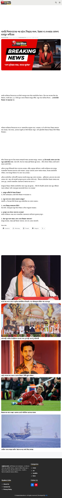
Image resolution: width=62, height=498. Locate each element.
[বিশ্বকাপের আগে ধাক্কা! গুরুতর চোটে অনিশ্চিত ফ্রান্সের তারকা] (31, 394)
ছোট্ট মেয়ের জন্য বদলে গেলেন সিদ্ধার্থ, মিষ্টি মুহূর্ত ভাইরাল (17, 375)
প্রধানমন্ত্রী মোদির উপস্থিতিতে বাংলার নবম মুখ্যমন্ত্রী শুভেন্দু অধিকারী (20, 338)
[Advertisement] (31, 18)
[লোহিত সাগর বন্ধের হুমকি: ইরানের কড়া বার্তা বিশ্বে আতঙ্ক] (31, 431)
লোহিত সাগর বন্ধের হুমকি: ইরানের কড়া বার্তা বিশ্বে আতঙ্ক (17, 449)
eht (46, 495)
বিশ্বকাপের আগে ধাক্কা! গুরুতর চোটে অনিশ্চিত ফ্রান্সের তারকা (18, 412)
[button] (56, 2)
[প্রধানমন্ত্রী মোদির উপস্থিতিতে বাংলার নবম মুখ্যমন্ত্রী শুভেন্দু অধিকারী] (31, 320)
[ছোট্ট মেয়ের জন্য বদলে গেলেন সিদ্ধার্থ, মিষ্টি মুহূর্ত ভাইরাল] (31, 357)
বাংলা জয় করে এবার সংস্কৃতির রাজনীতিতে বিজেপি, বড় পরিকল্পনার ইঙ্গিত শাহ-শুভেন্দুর (25, 301)
